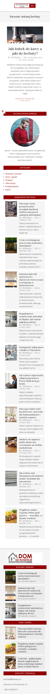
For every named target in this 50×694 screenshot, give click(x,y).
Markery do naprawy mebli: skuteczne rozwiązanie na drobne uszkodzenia (30, 443)
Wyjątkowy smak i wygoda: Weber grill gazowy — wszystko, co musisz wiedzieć (31, 514)
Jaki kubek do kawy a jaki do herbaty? (25, 51)
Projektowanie (12, 186)
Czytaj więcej (25, 98)
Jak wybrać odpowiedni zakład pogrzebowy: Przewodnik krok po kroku (31, 379)
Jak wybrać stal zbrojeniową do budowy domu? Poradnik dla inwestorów (31, 477)
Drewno (9, 180)
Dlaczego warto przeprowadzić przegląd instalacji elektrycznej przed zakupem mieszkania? (30, 209)
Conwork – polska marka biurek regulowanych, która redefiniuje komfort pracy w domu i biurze (30, 662)
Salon (8, 189)
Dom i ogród (28, 60)
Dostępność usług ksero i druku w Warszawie (31, 348)
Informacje (10, 183)
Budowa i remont (13, 173)
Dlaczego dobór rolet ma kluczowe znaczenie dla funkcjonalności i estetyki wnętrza (31, 413)
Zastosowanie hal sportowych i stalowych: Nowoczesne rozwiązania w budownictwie (31, 280)
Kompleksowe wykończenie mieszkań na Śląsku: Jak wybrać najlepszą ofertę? (30, 318)
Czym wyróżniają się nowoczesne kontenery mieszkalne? (30, 243)
